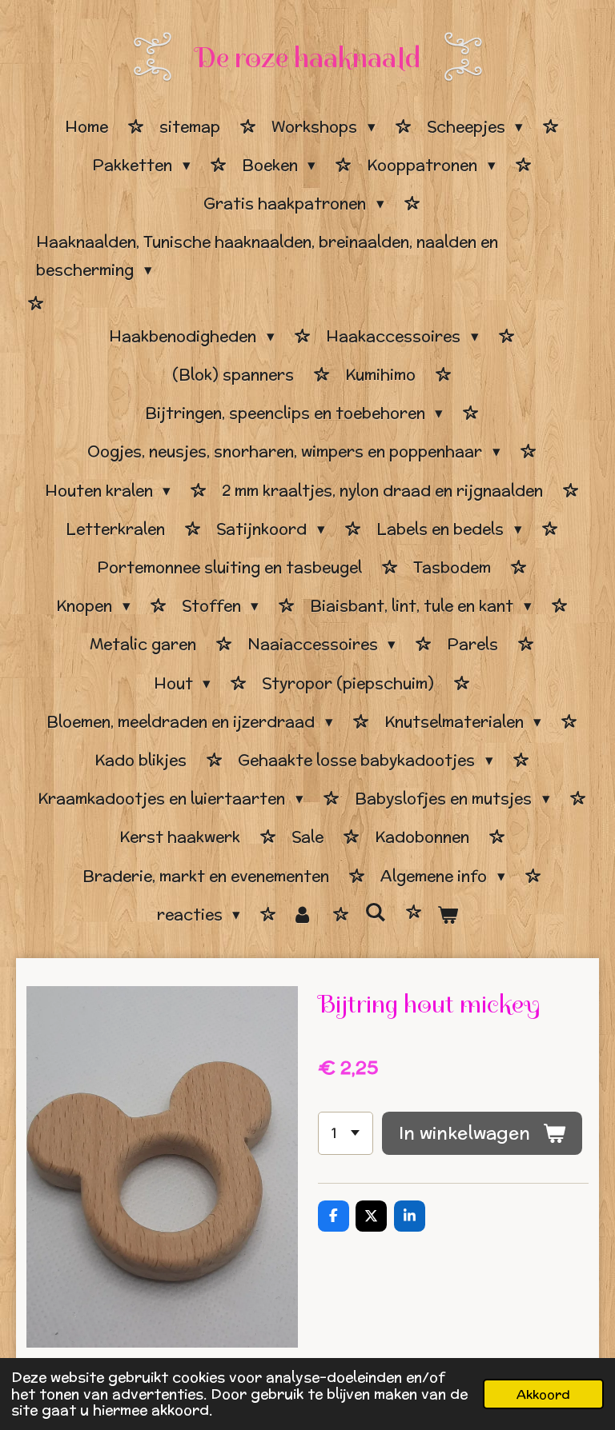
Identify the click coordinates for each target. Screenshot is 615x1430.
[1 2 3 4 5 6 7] (345, 1133)
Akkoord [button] (543, 1394)
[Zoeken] (375, 912)
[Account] (302, 915)
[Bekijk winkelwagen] (448, 915)
